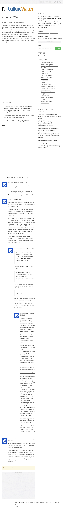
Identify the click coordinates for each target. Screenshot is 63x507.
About (31, 502)
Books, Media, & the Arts (47, 62)
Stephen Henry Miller (9, 22)
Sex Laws (43, 99)
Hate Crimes (44, 81)
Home (16, 502)
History (43, 82)
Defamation (44, 73)
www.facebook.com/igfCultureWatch (48, 33)
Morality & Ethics (45, 90)
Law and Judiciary (46, 84)
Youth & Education (46, 105)
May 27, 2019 (30, 249)
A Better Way (10, 17)
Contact (36, 502)
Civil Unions (44, 68)
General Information (46, 77)
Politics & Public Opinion (48, 92)
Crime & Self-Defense (47, 69)
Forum (27, 502)
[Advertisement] (19, 486)
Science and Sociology (47, 97)
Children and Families (47, 64)
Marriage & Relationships (48, 86)
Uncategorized (45, 103)
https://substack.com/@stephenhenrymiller (50, 38)
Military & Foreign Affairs (48, 88)
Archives (21, 502)
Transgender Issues (46, 101)
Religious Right (45, 95)
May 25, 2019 (22, 199)
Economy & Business (46, 75)
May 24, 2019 (24, 182)
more (45, 27)
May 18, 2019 (25, 121)
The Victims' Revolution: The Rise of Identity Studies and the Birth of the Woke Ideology (49, 116)
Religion (43, 94)
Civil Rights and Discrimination (49, 66)
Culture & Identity (46, 71)
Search (58, 48)
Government (44, 79)
